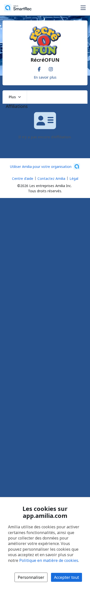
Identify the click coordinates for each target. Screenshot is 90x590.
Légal (74, 178)
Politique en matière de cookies (48, 560)
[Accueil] (18, 7)
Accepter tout (66, 577)
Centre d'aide (22, 178)
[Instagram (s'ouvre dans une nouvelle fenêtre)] (50, 68)
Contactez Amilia (51, 178)
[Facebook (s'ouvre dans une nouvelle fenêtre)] (39, 68)
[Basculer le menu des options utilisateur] (83, 8)
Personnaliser (31, 577)
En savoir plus (45, 77)
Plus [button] (12, 97)
